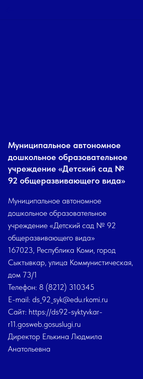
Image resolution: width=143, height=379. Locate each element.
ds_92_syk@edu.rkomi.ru (70, 299)
